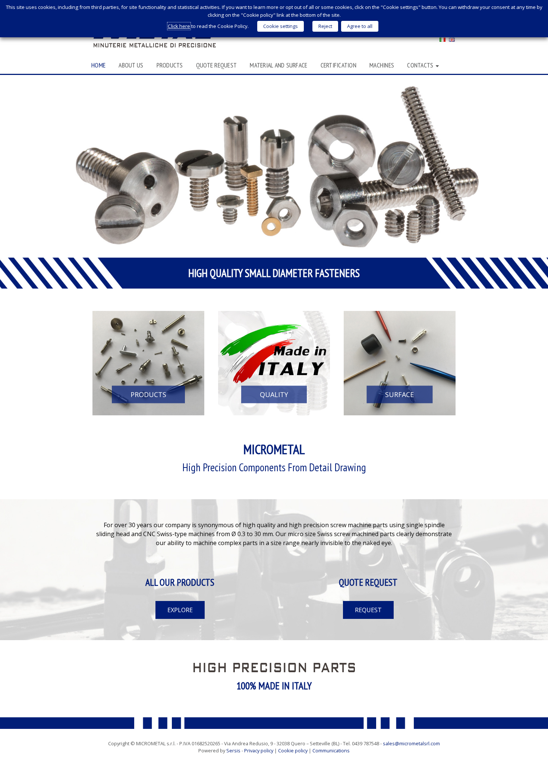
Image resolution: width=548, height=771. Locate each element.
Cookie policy (293, 750)
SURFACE (399, 394)
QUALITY (274, 394)
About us (131, 65)
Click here (179, 26)
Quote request (216, 65)
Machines (381, 65)
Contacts (420, 65)
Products (170, 65)
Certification (338, 65)
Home (98, 65)
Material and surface (278, 65)
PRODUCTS (148, 394)
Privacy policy (258, 750)
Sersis (233, 750)
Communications (331, 750)
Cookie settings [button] (280, 26)
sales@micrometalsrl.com (411, 743)
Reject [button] (325, 26)
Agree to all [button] (359, 26)
